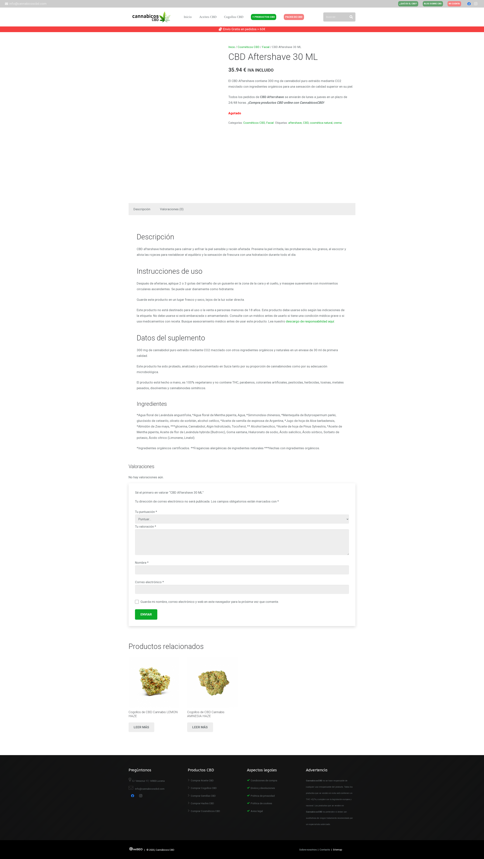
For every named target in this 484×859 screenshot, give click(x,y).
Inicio (231, 47)
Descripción (141, 209)
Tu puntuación (146, 512)
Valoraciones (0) (172, 209)
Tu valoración (145, 526)
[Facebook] (469, 3)
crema (338, 122)
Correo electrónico (149, 582)
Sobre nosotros (308, 849)
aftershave (295, 122)
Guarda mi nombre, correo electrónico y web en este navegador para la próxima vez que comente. (209, 602)
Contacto (325, 849)
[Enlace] (152, 17)
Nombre (142, 562)
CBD (306, 122)
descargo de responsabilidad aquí (310, 321)
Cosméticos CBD (248, 47)
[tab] (142, 209)
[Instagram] (475, 3)
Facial (265, 47)
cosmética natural (321, 122)
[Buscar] (351, 17)
